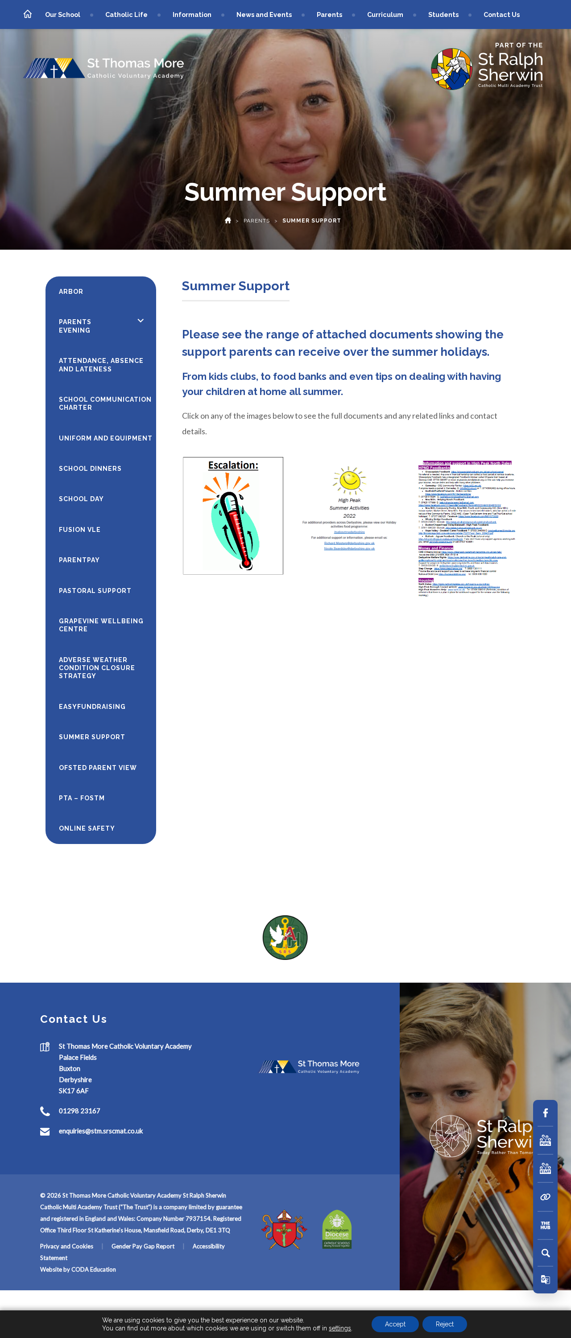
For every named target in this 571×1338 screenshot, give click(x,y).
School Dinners (90, 468)
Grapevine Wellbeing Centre (101, 625)
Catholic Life (126, 14)
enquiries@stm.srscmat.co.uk (101, 1131)
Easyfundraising (92, 706)
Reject (445, 1324)
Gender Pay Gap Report (143, 1246)
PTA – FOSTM (82, 798)
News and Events (264, 14)
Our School (62, 14)
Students (443, 14)
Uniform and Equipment (106, 438)
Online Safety (87, 828)
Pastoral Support (95, 590)
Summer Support (92, 737)
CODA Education (93, 1269)
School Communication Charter (105, 403)
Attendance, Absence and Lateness (101, 364)
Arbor (71, 291)
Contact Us (502, 14)
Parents (329, 14)
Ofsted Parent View (98, 767)
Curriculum (385, 14)
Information (192, 14)
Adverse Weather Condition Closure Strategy (97, 668)
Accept (395, 1324)
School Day (81, 498)
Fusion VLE (80, 529)
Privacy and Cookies (66, 1246)
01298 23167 (79, 1111)
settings (340, 1328)
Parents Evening (75, 325)
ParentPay (79, 560)
